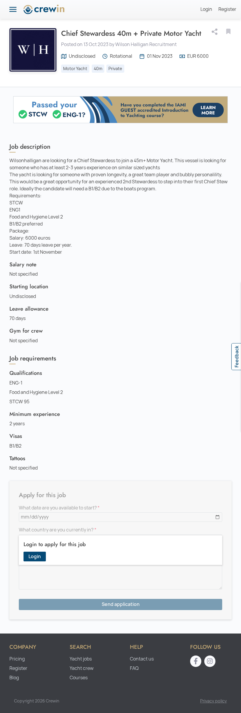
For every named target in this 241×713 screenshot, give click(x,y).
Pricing (17, 659)
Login (206, 9)
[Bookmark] (228, 31)
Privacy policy (213, 701)
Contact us (142, 659)
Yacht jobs (81, 659)
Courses (79, 678)
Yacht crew (81, 668)
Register (227, 9)
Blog (14, 678)
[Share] (215, 31)
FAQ (134, 668)
